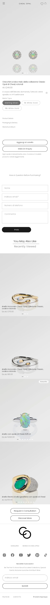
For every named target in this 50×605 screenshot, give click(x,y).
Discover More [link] (25, 518)
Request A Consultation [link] (25, 510)
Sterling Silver (11, 103)
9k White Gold (31, 103)
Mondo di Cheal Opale (31, 546)
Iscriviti (25, 586)
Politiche (5, 597)
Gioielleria (15, 546)
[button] (4, 3)
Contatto (17, 597)
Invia (16, 229)
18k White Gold (12, 108)
